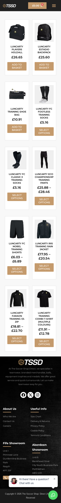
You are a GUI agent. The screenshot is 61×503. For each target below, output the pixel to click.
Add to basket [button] (17, 66)
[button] (54, 6)
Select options (44, 132)
